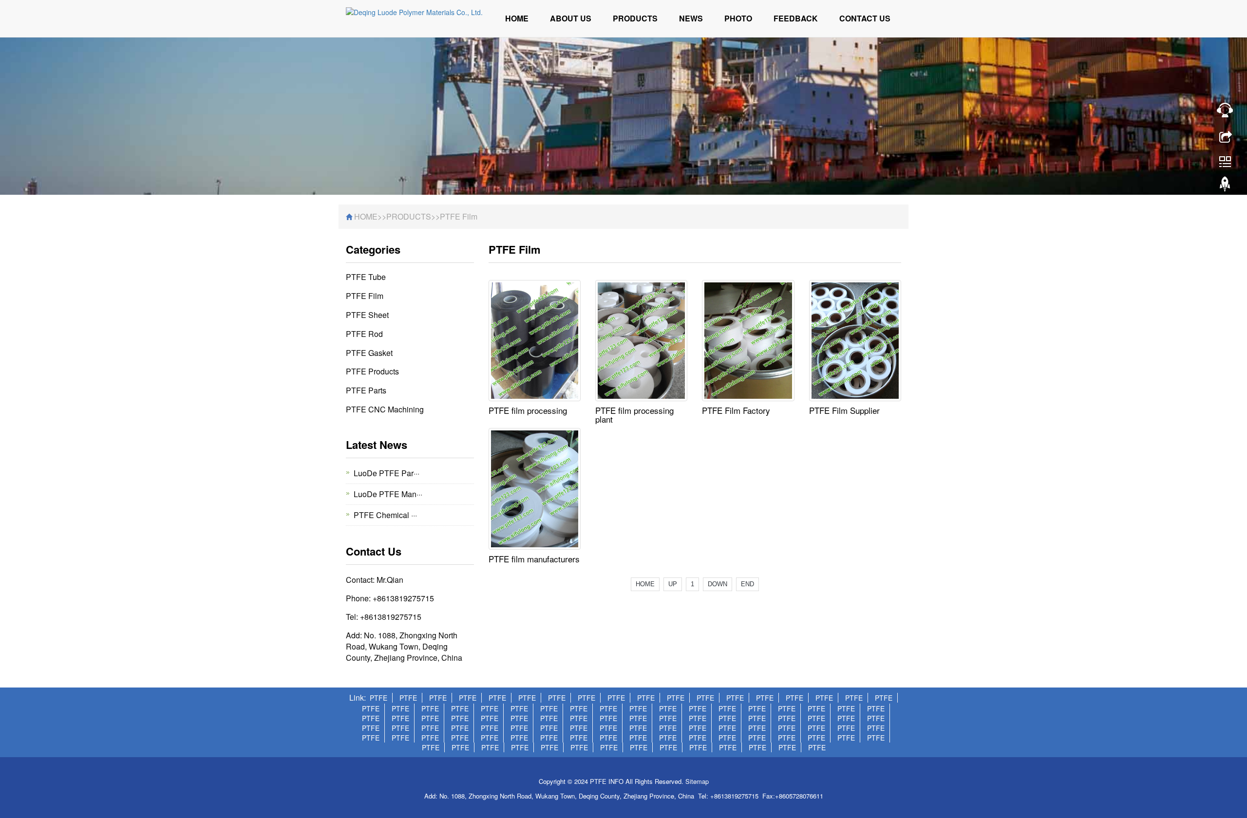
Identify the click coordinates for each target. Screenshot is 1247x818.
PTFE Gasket (369, 352)
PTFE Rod (364, 333)
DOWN (717, 584)
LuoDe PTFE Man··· (388, 494)
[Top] (1225, 186)
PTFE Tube (366, 276)
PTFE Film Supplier (844, 410)
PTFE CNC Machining (385, 409)
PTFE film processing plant (634, 414)
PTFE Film (458, 216)
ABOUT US (570, 18)
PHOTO (738, 18)
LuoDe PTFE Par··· (386, 473)
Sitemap (697, 781)
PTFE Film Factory (736, 410)
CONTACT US (864, 18)
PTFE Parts (366, 390)
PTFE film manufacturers (534, 559)
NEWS (691, 18)
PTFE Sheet (367, 314)
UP (672, 584)
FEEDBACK (796, 18)
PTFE (378, 698)
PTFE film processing (528, 410)
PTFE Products (372, 371)
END (747, 584)
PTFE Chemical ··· (385, 515)
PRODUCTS (635, 18)
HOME (517, 18)
